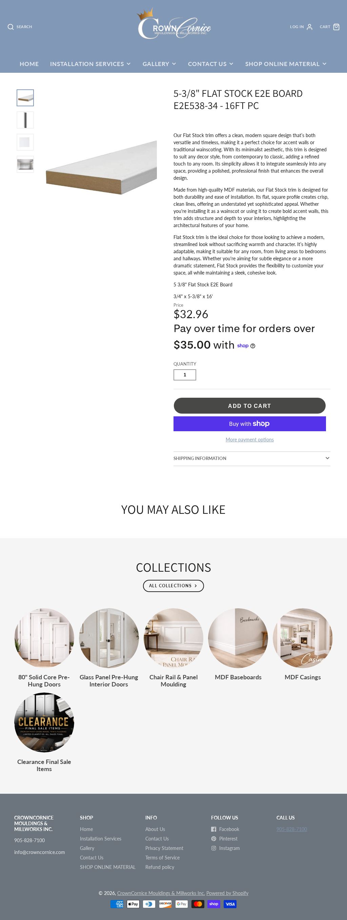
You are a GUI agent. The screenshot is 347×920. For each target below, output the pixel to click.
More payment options (250, 439)
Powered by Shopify (227, 893)
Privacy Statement (164, 848)
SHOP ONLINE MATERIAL (282, 63)
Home (29, 63)
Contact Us (207, 63)
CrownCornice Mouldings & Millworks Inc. (161, 893)
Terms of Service (162, 857)
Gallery (156, 63)
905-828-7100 (292, 829)
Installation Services (87, 63)
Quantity (185, 364)
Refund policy (159, 867)
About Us (155, 829)
